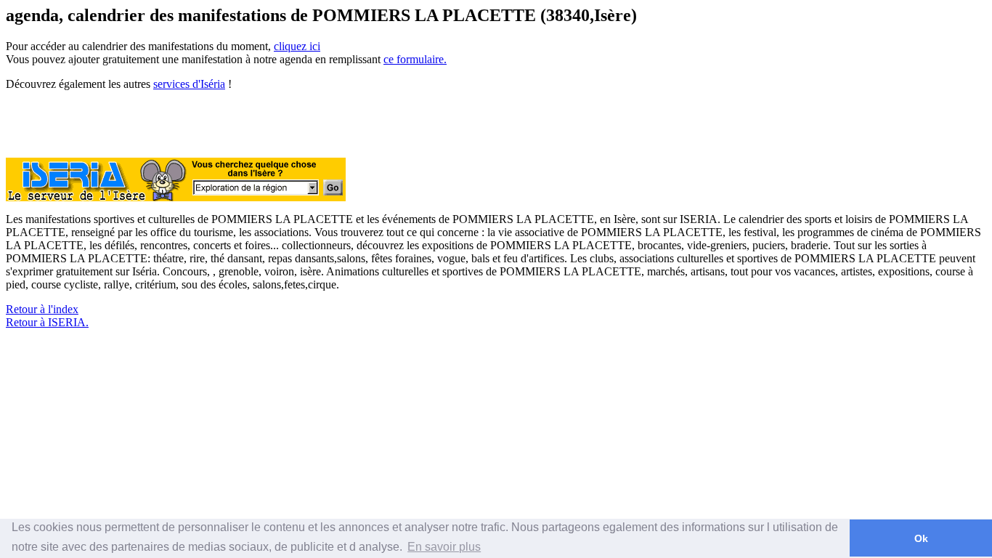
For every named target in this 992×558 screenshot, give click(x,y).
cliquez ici (297, 46)
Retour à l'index (42, 309)
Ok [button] (921, 538)
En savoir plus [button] (444, 547)
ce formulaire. (415, 59)
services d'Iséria (189, 84)
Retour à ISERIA (46, 322)
